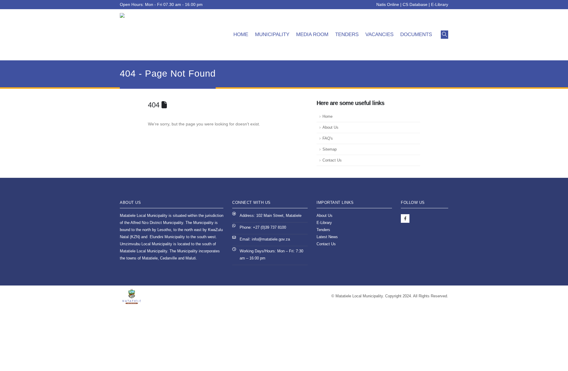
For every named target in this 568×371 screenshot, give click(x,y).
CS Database (415, 4)
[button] (444, 34)
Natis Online (387, 4)
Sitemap (329, 149)
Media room (312, 34)
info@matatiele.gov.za (271, 239)
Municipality (272, 34)
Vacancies (379, 34)
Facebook (405, 218)
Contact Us (332, 160)
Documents (416, 34)
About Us (330, 127)
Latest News (327, 237)
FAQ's (327, 138)
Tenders (347, 34)
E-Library (439, 4)
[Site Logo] (152, 35)
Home (240, 34)
